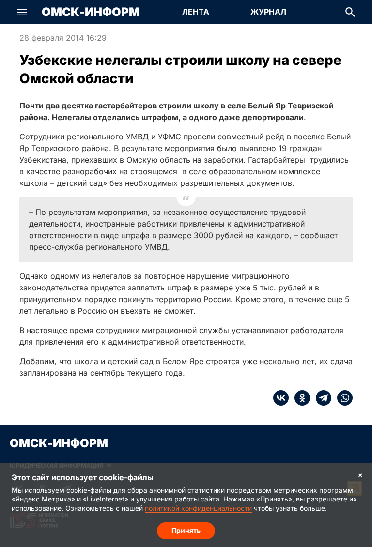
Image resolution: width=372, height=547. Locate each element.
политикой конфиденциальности (198, 508)
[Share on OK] (299, 398)
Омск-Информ (91, 12)
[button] (22, 12)
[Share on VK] (281, 398)
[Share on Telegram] (320, 398)
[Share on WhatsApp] (342, 398)
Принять (186, 530)
